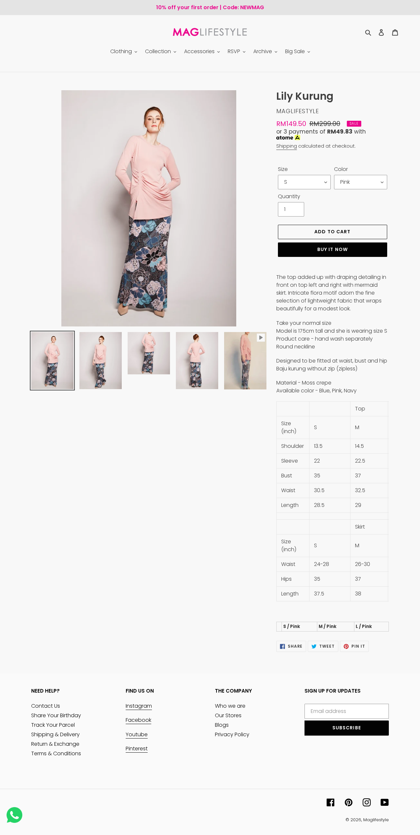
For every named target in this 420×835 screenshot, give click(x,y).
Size (283, 169)
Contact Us (45, 706)
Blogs (222, 725)
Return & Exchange (55, 744)
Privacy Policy (232, 734)
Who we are (230, 706)
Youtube (137, 734)
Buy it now (332, 249)
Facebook (138, 720)
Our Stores (228, 715)
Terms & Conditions (56, 753)
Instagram (139, 706)
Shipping (286, 145)
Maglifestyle (376, 820)
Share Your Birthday (56, 715)
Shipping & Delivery (55, 734)
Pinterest (137, 748)
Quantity (289, 196)
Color (341, 169)
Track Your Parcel (53, 725)
